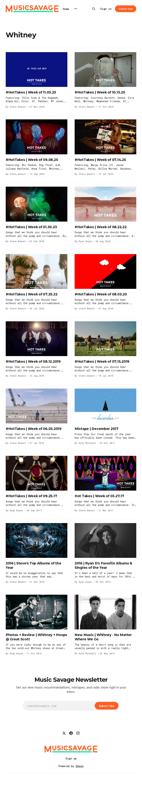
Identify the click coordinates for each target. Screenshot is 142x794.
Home (66, 9)
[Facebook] (71, 733)
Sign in (106, 8)
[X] (64, 733)
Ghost (80, 766)
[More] (75, 8)
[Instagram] (78, 733)
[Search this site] (93, 8)
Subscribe (126, 8)
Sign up (71, 758)
